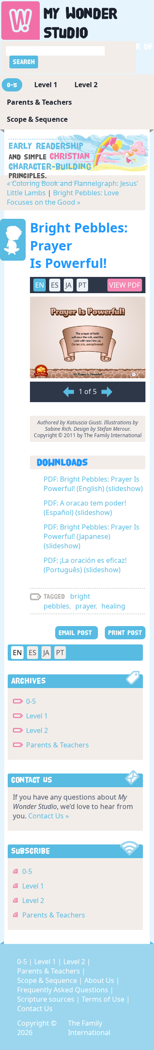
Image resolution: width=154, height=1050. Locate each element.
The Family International (89, 1027)
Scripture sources (46, 999)
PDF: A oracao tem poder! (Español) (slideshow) (85, 507)
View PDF (124, 285)
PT (60, 652)
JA (46, 652)
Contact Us (35, 1008)
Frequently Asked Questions (63, 989)
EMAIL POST (77, 632)
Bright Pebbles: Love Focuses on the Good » (63, 197)
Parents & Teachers (39, 102)
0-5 (12, 85)
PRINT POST (125, 632)
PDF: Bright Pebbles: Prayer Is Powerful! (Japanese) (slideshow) (91, 536)
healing (113, 606)
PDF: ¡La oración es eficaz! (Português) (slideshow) (85, 565)
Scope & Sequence (37, 119)
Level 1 (45, 84)
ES (32, 652)
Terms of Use (104, 999)
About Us (100, 980)
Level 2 (86, 84)
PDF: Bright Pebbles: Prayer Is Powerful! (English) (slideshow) (93, 483)
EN (17, 652)
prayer (85, 606)
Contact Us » (48, 816)
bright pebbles (67, 601)
